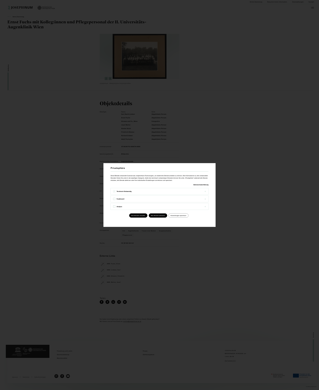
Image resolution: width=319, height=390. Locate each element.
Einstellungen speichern (178, 215)
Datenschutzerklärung (200, 185)
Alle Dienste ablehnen (158, 215)
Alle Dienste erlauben (138, 215)
